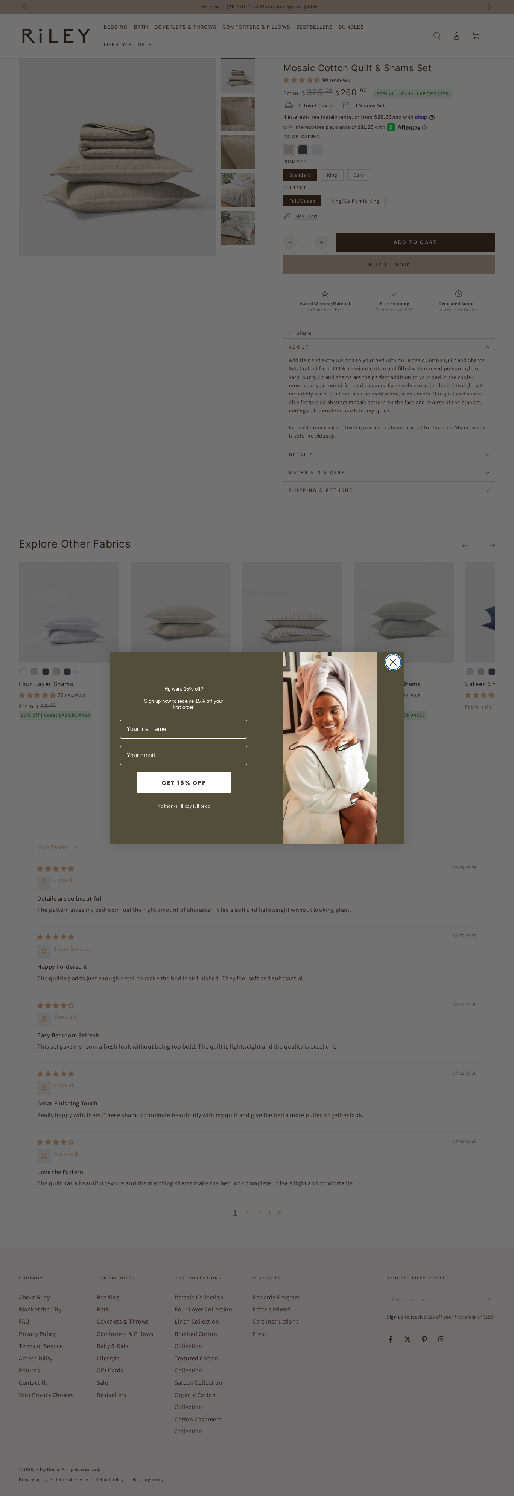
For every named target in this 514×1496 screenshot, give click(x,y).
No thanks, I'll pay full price (184, 806)
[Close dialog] (393, 662)
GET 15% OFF (183, 783)
